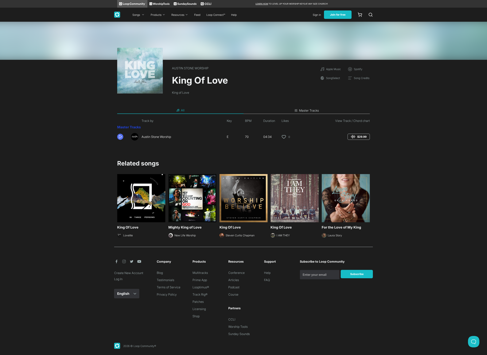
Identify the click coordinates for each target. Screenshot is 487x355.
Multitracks (200, 273)
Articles (233, 280)
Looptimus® (201, 287)
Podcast (234, 287)
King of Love (180, 92)
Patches (198, 302)
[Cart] (360, 14)
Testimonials (165, 280)
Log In (118, 279)
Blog (160, 273)
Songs (136, 14)
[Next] (367, 197)
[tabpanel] (243, 131)
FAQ (267, 280)
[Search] (370, 14)
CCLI (231, 319)
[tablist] (243, 110)
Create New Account (128, 273)
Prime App (200, 280)
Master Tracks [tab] (309, 110)
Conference (236, 273)
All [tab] (183, 110)
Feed (197, 14)
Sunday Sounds (239, 334)
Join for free (337, 14)
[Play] (120, 137)
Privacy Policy (167, 294)
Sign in (317, 14)
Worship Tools (238, 327)
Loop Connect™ (215, 14)
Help (234, 14)
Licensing (199, 309)
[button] (122, 137)
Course (233, 294)
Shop (196, 316)
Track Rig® (200, 294)
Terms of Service (168, 287)
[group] (359, 137)
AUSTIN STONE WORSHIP (190, 68)
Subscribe (357, 274)
